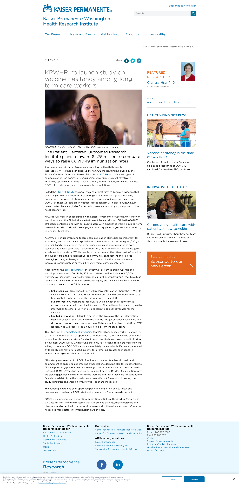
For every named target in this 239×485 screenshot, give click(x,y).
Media (46, 447)
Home (146, 47)
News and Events (82, 34)
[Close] (233, 479)
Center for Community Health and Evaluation (118, 433)
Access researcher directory (163, 102)
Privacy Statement (59, 483)
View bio (152, 99)
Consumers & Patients (54, 440)
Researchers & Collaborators (58, 433)
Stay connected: (163, 256)
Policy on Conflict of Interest (162, 444)
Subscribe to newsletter (182, 6)
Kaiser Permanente (105, 442)
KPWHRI (53, 472)
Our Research (54, 34)
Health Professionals (53, 436)
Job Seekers (49, 451)
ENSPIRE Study (65, 192)
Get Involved (110, 34)
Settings (172, 479)
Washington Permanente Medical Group (116, 449)
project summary (74, 270)
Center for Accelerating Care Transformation (118, 430)
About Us (132, 34)
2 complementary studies (78, 332)
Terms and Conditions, (46, 483)
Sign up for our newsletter (160, 441)
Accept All (194, 479)
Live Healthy (157, 34)
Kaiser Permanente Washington (111, 446)
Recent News (176, 47)
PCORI (103, 174)
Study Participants (52, 443)
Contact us (152, 438)
